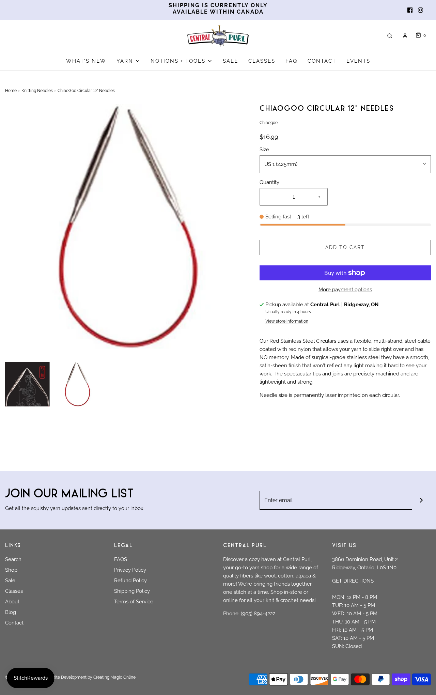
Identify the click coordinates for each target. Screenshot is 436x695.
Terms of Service (133, 602)
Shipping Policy (132, 591)
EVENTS (358, 61)
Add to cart (345, 247)
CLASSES (261, 61)
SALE (230, 61)
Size (264, 149)
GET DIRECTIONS (353, 581)
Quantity (269, 182)
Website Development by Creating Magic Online (90, 677)
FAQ (291, 61)
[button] (27, 384)
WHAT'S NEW (86, 61)
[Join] (421, 500)
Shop (11, 570)
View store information (286, 321)
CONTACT (322, 61)
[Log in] (405, 35)
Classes (14, 591)
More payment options (345, 290)
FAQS (120, 559)
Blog (10, 612)
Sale (10, 580)
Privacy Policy (130, 570)
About (12, 602)
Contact (14, 623)
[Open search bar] (390, 35)
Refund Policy (130, 580)
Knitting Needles (37, 90)
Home (11, 90)
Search (13, 559)
